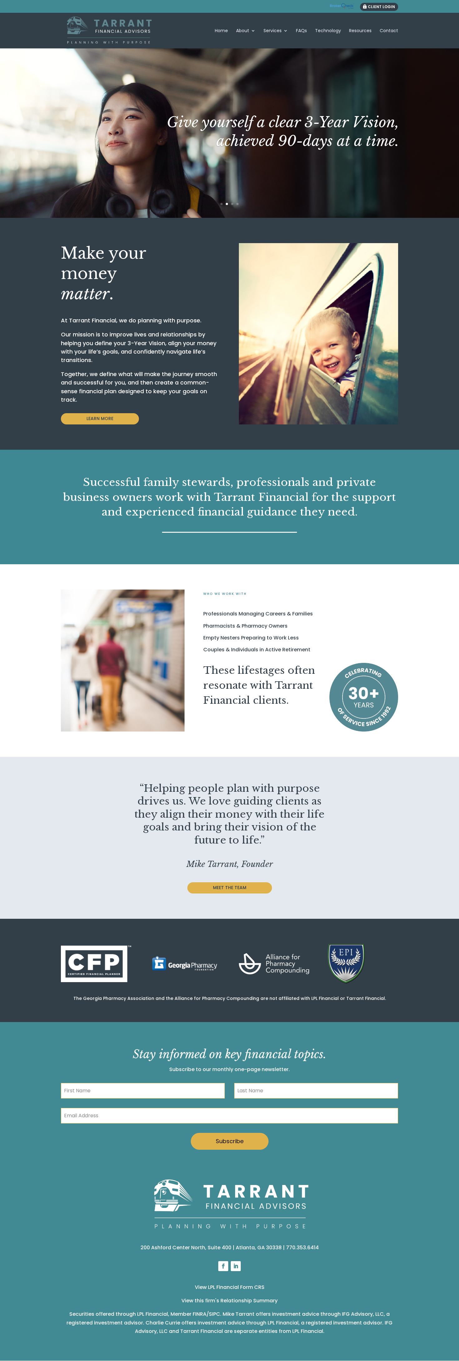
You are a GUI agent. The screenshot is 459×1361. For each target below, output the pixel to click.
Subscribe (230, 1141)
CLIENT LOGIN (381, 6)
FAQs (301, 31)
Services (273, 31)
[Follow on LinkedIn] (236, 1266)
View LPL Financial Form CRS (229, 1287)
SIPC (214, 1314)
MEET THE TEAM (229, 887)
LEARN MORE (99, 418)
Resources (360, 31)
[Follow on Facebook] (223, 1266)
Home (221, 31)
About (242, 31)
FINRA (199, 1314)
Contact (389, 31)
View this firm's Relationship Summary (229, 1300)
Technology (328, 31)
